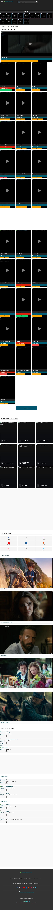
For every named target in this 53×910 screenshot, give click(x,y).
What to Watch (32, 878)
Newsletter (33, 887)
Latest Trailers (5, 556)
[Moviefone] (9, 2)
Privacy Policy (36, 883)
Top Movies (4, 776)
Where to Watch (4, 59)
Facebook (8, 539)
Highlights (26, 11)
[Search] (36, 2)
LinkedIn (26, 544)
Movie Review (8, 740)
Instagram (43, 539)
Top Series (4, 801)
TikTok (31, 887)
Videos (37, 878)
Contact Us (19, 883)
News (40, 878)
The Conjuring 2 (4, 57)
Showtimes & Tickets (4, 88)
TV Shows (16, 878)
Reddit (44, 544)
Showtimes (26, 878)
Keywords (7, 26)
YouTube (8, 544)
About (14, 883)
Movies (2, 26)
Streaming (21, 878)
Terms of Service (29, 883)
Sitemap (23, 883)
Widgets (36, 887)
